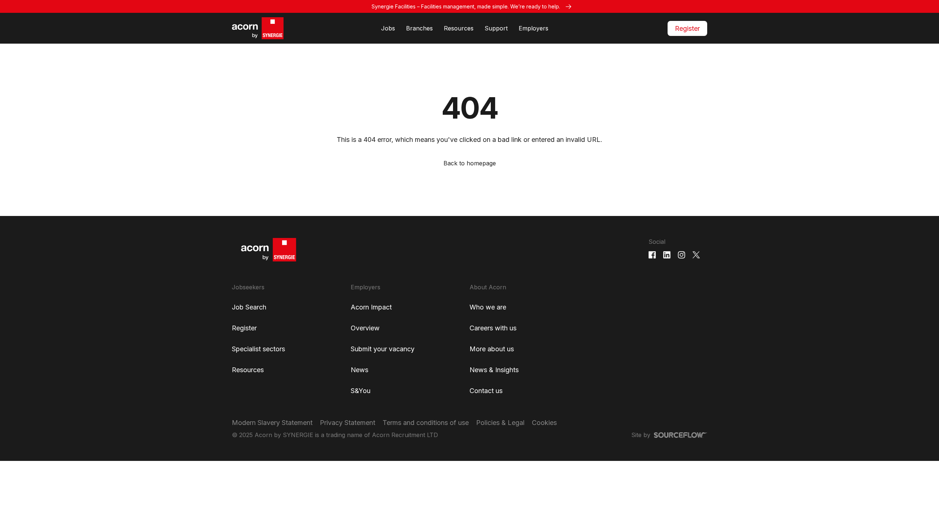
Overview (365, 328)
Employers (533, 28)
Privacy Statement (347, 422)
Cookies (544, 422)
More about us (492, 349)
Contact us (486, 391)
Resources (459, 28)
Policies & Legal (500, 422)
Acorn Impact (371, 307)
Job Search (249, 307)
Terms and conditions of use (426, 422)
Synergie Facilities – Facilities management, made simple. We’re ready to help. (466, 6)
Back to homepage (469, 163)
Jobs (388, 28)
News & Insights (494, 370)
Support (496, 28)
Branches (419, 28)
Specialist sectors (258, 349)
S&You (360, 391)
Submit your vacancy (382, 349)
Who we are (488, 307)
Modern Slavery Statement (272, 422)
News (359, 370)
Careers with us (493, 328)
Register (687, 28)
